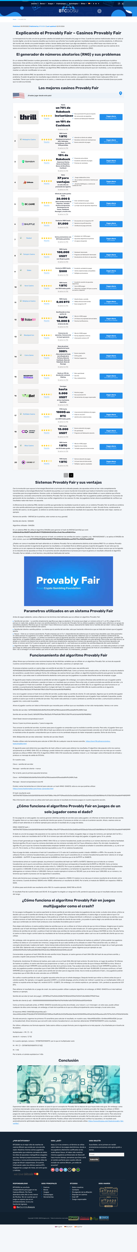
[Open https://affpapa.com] (109, 1191)
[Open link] (28, 116)
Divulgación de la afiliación (82, 1192)
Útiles (83, 4)
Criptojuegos (61, 4)
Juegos (50, 4)
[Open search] (119, 3)
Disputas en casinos (79, 1194)
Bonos (42, 4)
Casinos (34, 4)
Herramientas (48, 1197)
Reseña (46, 118)
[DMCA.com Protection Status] (104, 1218)
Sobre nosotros (77, 1187)
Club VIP (75, 1197)
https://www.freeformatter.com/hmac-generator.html (33, 789)
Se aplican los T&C (63, 129)
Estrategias (73, 4)
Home (14, 19)
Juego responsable (79, 1199)
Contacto (75, 1190)
